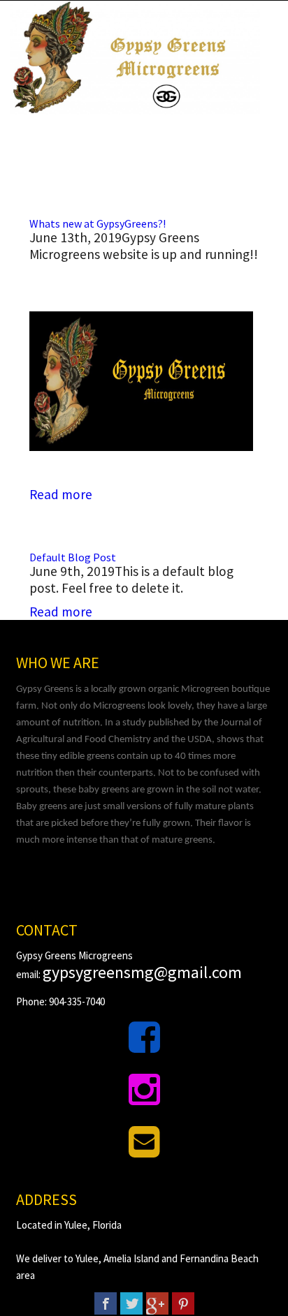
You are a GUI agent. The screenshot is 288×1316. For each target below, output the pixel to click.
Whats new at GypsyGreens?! (97, 223)
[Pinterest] (183, 1303)
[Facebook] (105, 1303)
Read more (60, 494)
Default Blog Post (72, 557)
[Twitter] (131, 1303)
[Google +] (157, 1303)
